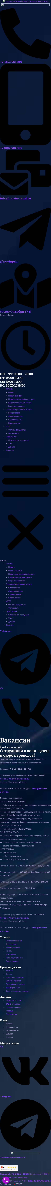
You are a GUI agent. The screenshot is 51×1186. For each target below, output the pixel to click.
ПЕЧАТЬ (9, 389)
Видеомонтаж (14, 423)
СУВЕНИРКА (11, 437)
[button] (25, 508)
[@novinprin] (25, 258)
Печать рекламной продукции (21, 399)
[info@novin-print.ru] (25, 195)
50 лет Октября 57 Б (15, 312)
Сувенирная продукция (18, 440)
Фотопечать (13, 433)
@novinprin (9, 261)
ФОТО (8, 426)
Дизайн (11, 447)
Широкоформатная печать (20, 403)
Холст (11, 443)
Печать (11, 392)
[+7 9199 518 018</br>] (25, 144)
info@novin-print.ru (15, 198)
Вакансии (10, 450)
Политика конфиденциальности (12, 1157)
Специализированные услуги (19, 409)
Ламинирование (15, 416)
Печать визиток (15, 396)
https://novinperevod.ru (14, 779)
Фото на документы (17, 430)
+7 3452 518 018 (11, 62)
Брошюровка (14, 413)
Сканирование (14, 420)
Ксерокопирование (16, 406)
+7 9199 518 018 (11, 148)
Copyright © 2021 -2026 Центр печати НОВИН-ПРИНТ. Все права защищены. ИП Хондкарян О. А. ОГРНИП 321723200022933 (25, 1177)
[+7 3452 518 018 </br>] (25, 58)
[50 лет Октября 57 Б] (25, 308)
